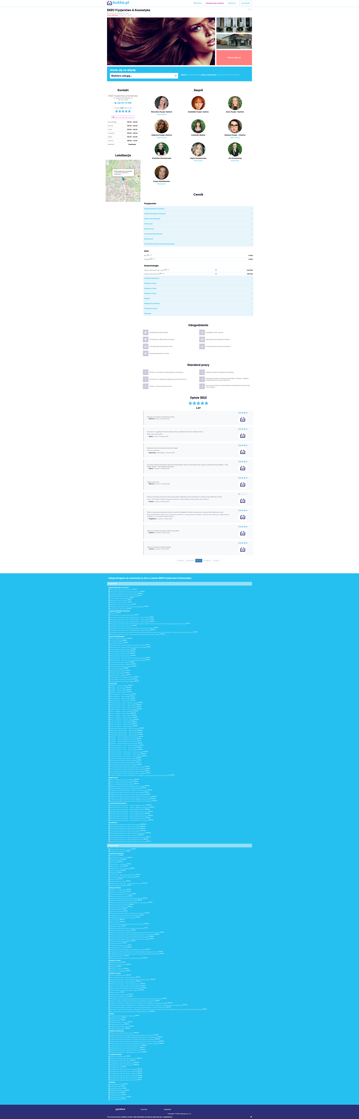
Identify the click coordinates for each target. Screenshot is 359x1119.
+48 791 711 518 (124, 103)
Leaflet (138, 201)
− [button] (107, 164)
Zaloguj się (232, 3)
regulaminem (167, 1117)
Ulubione (198, 3)
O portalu (144, 1109)
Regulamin (167, 1109)
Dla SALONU (245, 3)
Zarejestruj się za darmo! (215, 3)
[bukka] (131, 2)
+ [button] (107, 162)
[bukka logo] (120, 1109)
